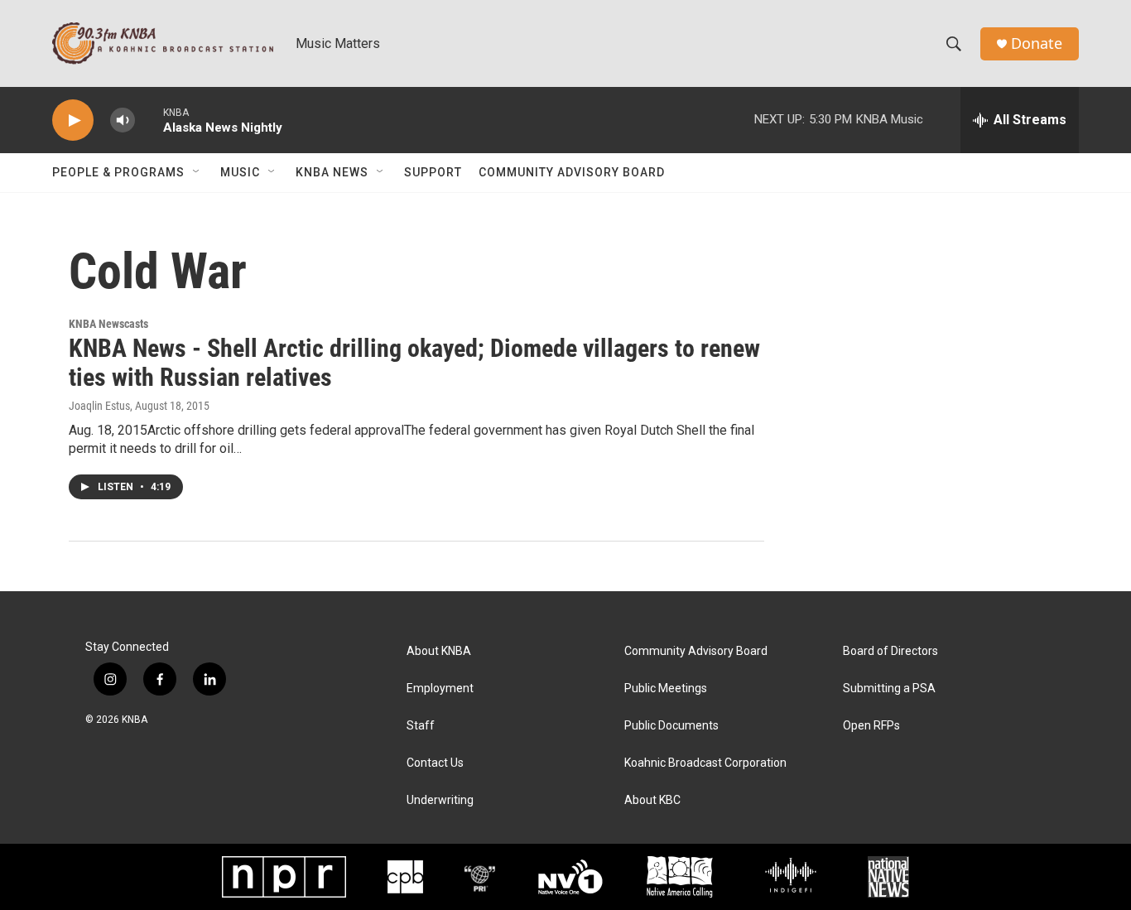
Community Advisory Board (572, 172)
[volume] (122, 120)
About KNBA (439, 651)
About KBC (652, 800)
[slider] (149, 119)
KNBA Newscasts (108, 323)
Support (433, 172)
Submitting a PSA (889, 688)
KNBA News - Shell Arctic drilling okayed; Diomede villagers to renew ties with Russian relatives (414, 363)
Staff (421, 726)
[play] (73, 120)
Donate (1036, 43)
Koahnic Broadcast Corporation (705, 763)
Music (240, 172)
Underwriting (440, 800)
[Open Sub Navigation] (197, 172)
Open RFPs (871, 726)
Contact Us (435, 763)
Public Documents (671, 726)
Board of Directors (890, 651)
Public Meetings (665, 688)
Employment (440, 688)
